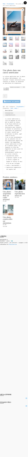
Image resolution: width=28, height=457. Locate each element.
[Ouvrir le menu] (25, 2)
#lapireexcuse (13, 244)
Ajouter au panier (12, 101)
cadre (15, 108)
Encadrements (10, 3)
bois (12, 108)
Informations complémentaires (10, 114)
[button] (22, 9)
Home (4, 3)
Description (9, 110)
